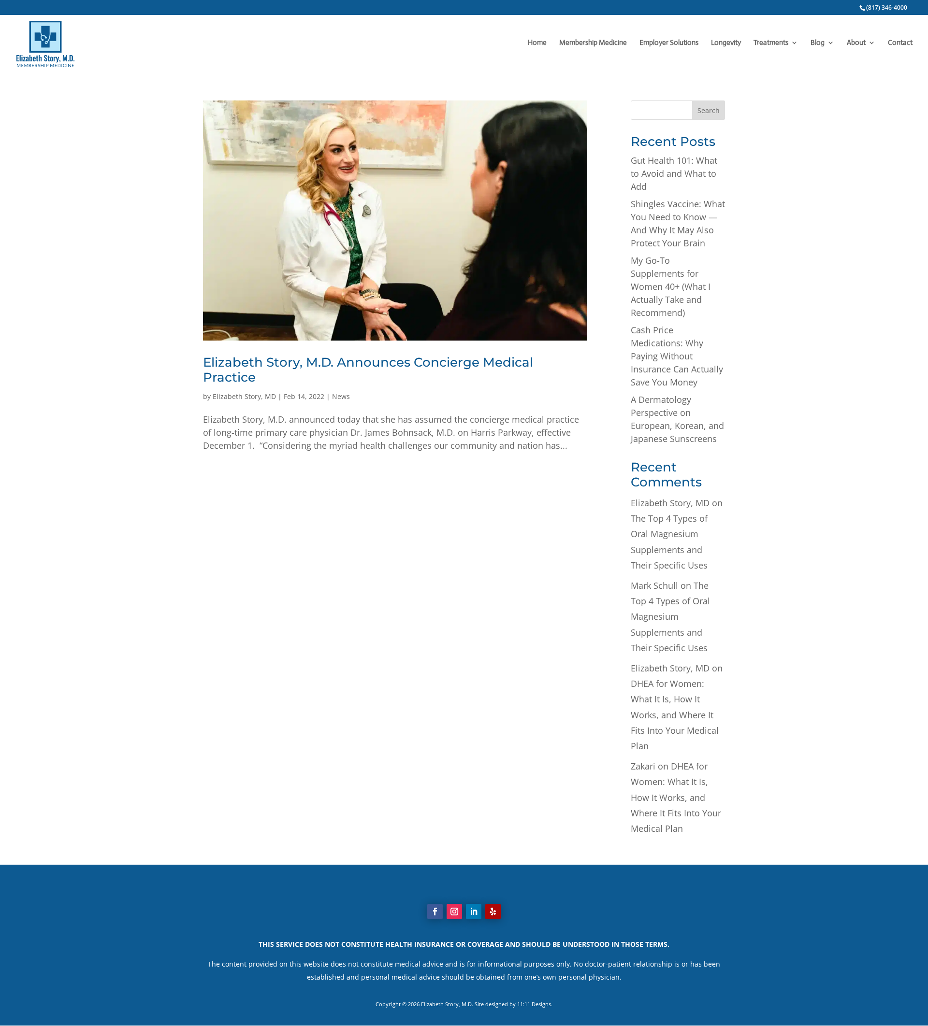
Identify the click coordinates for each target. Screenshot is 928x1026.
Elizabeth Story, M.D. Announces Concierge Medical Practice (368, 370)
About (856, 43)
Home (537, 43)
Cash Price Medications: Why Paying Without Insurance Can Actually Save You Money (677, 356)
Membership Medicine (593, 43)
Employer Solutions (668, 43)
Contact (900, 43)
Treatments (771, 43)
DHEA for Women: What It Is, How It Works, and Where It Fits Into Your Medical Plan (675, 715)
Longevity (726, 43)
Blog (818, 43)
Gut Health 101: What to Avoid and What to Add (674, 173)
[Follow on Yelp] (493, 911)
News (341, 396)
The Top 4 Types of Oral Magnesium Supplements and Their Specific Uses (670, 617)
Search (708, 110)
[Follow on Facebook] (435, 911)
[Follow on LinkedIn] (473, 911)
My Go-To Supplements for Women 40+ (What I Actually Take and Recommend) (670, 286)
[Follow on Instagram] (454, 911)
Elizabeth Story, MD (244, 396)
